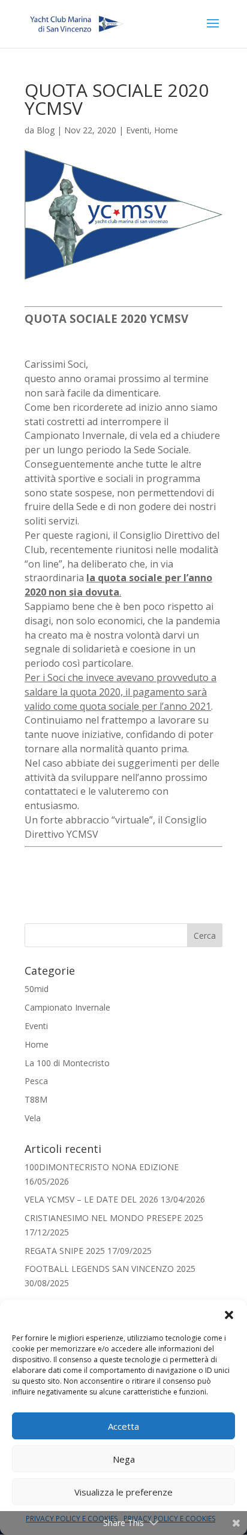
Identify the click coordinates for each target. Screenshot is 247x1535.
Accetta (123, 1426)
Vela (33, 1118)
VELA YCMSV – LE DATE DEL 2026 (91, 1199)
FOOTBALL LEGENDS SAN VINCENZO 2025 (110, 1268)
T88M (36, 1099)
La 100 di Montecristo (67, 1063)
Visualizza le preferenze (123, 1492)
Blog (46, 130)
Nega (124, 1459)
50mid (37, 988)
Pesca (36, 1081)
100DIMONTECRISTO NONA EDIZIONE (102, 1167)
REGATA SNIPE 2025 (65, 1250)
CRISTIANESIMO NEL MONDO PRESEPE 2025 (114, 1217)
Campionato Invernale (67, 1007)
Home (166, 130)
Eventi (137, 130)
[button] (229, 1315)
